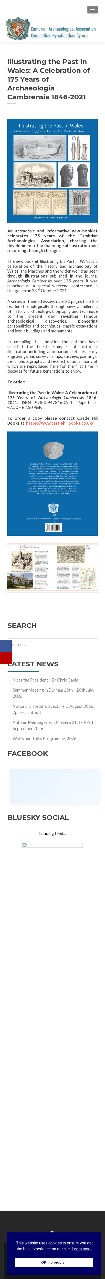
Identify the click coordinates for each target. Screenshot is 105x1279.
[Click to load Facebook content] (55, 786)
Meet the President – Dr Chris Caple (45, 680)
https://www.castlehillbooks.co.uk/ (60, 423)
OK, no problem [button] (54, 1262)
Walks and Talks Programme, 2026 (44, 738)
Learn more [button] (82, 1249)
